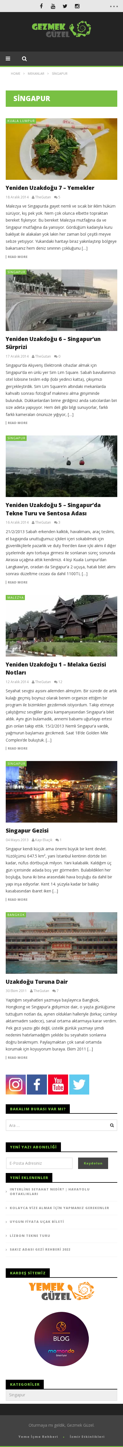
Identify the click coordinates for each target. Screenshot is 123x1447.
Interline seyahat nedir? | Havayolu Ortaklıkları (50, 1191)
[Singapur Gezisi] (61, 792)
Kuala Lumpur (21, 121)
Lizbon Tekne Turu (30, 1235)
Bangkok (16, 914)
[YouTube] (53, 6)
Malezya (15, 597)
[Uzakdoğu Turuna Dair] (61, 943)
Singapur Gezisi (27, 830)
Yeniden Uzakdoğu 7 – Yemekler (50, 188)
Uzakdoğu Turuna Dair (37, 981)
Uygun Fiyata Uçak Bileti (37, 1221)
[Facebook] (41, 6)
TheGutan (43, 197)
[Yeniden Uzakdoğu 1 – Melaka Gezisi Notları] (61, 626)
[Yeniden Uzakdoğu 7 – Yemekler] (61, 149)
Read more (17, 257)
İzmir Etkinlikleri (87, 1436)
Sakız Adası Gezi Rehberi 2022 (40, 1249)
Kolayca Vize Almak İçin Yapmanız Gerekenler (59, 1208)
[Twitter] (65, 6)
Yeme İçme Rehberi (38, 1436)
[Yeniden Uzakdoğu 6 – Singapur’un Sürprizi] (61, 300)
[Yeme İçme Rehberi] (61, 1290)
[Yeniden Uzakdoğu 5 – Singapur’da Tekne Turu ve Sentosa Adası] (61, 466)
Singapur (16, 272)
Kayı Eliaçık (43, 840)
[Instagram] (77, 6)
